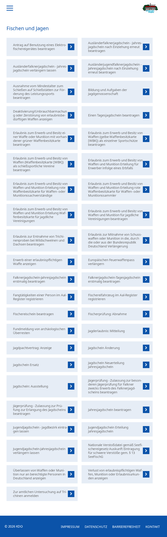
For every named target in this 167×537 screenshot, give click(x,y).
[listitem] (42, 47)
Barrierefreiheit (126, 526)
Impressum (70, 526)
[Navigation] (10, 8)
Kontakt (152, 526)
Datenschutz (96, 526)
